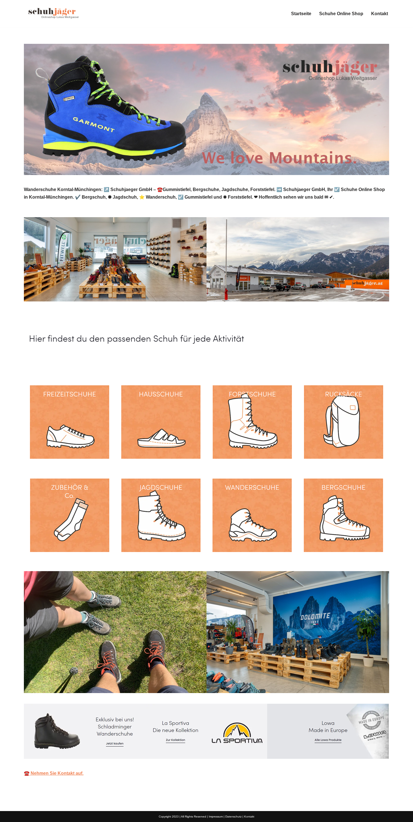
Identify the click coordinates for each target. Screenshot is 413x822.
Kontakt (379, 13)
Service (105, 363)
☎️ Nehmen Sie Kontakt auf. (53, 773)
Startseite (301, 13)
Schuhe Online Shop (341, 13)
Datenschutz (233, 816)
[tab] (55, 363)
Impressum (216, 816)
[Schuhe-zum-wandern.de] (52, 13)
